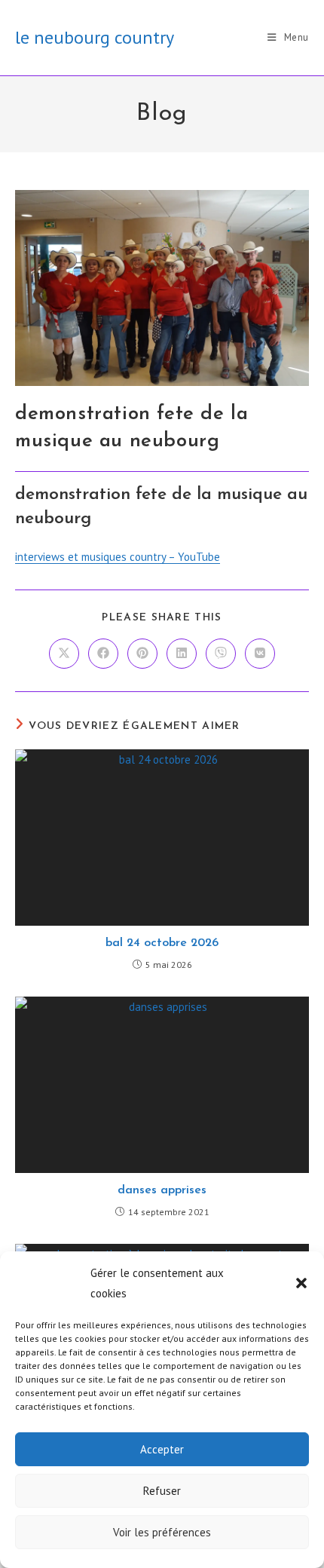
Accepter (162, 1449)
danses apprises (162, 1190)
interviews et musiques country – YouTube (117, 557)
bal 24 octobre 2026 (162, 943)
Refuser (162, 1491)
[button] (301, 1283)
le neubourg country (94, 37)
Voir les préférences (162, 1532)
